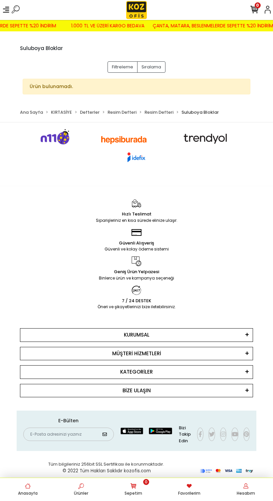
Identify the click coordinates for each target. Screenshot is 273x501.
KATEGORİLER (136, 371)
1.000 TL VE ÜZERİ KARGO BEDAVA (109, 25)
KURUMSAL (136, 334)
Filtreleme (122, 67)
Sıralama (151, 67)
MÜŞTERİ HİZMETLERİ (136, 353)
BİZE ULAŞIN (137, 390)
